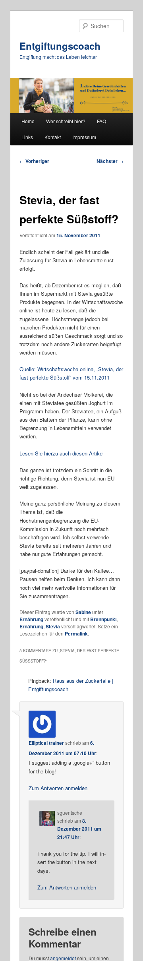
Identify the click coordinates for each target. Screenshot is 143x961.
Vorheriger (34, 161)
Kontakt (52, 137)
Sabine (83, 612)
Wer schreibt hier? (65, 121)
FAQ (101, 121)
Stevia (53, 626)
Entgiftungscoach (59, 45)
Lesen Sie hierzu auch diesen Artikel (61, 453)
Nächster (110, 161)
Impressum (84, 137)
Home (28, 121)
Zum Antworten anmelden (58, 788)
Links (27, 137)
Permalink (76, 633)
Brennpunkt (103, 619)
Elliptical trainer (46, 742)
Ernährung (31, 619)
